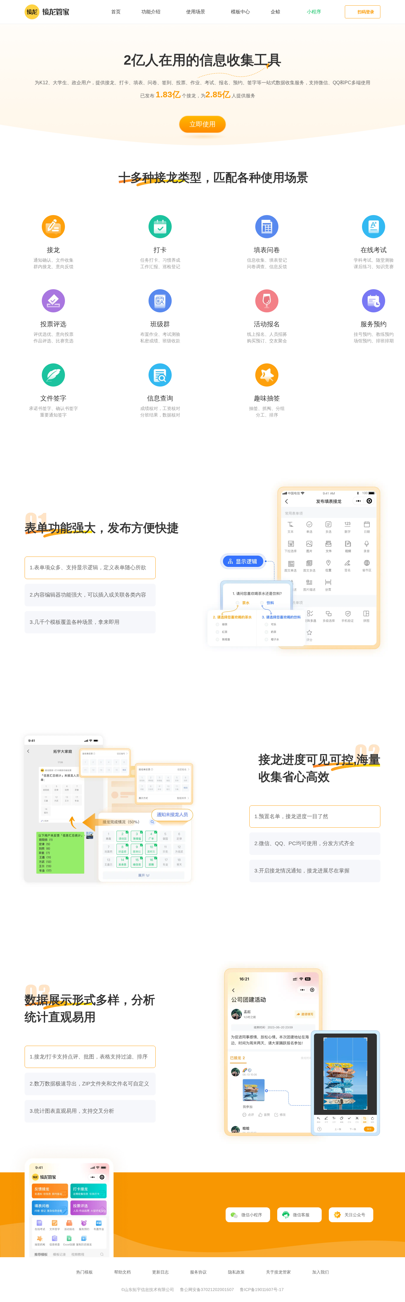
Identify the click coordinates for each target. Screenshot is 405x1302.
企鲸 (275, 11)
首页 (116, 11)
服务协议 (198, 1272)
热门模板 (84, 1272)
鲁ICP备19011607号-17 (262, 1289)
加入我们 (320, 1272)
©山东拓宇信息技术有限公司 (148, 1289)
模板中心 (240, 11)
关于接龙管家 (278, 1272)
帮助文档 (122, 1272)
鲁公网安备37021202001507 (207, 1289)
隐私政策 (236, 1272)
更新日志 (160, 1272)
